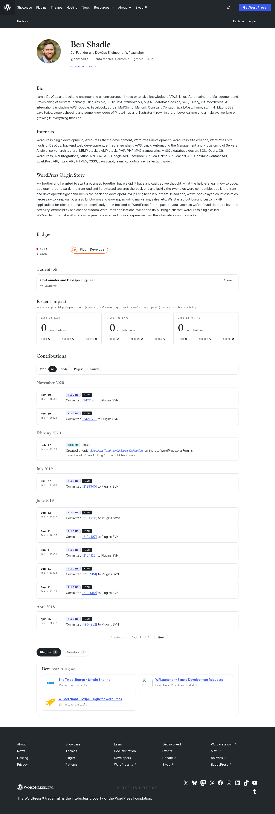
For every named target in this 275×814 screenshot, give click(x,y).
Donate (169, 758)
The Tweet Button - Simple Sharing (84, 679)
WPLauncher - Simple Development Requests (189, 679)
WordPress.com (224, 744)
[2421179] (89, 419)
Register (238, 21)
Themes (71, 751)
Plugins (78, 369)
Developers (122, 758)
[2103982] (89, 593)
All (52, 369)
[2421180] (89, 400)
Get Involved (171, 744)
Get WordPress (255, 7)
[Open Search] (229, 7)
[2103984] (89, 574)
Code (64, 369)
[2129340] (89, 486)
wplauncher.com (82, 66)
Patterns (72, 764)
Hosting (22, 758)
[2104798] (89, 518)
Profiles (22, 21)
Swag (168, 764)
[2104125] (89, 555)
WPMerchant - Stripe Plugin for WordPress (90, 699)
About (21, 744)
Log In (252, 21)
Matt (216, 751)
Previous (117, 637)
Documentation (125, 751)
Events (167, 751)
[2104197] (89, 537)
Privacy (22, 764)
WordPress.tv (125, 764)
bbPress (218, 758)
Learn (118, 744)
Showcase (73, 744)
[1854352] (89, 624)
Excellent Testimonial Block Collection (116, 450)
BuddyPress (221, 764)
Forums (94, 369)
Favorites (75, 652)
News (21, 751)
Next (161, 637)
